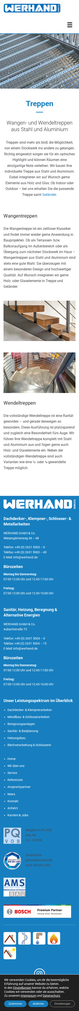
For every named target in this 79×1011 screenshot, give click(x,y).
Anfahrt (12, 808)
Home (11, 759)
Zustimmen (15, 1003)
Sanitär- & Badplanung (22, 731)
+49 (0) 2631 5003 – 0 (30, 547)
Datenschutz (51, 995)
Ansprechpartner (19, 787)
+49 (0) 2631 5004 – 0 (30, 638)
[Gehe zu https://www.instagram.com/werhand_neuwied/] (39, 973)
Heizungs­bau (16, 738)
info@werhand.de (25, 557)
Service (12, 773)
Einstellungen (22, 988)
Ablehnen (38, 1003)
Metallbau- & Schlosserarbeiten (28, 717)
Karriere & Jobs (17, 815)
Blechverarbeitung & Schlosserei (29, 745)
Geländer (49, 195)
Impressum (28, 995)
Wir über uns (15, 766)
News (11, 794)
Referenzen (15, 780)
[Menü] (69, 25)
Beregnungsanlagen (21, 724)
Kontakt (12, 801)
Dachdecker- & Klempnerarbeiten (29, 710)
